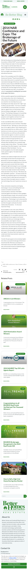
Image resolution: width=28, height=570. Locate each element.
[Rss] (19, 19)
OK (14, 567)
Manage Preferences (14, 564)
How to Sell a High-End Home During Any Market (13, 480)
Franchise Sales (8, 1)
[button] (25, 7)
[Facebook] (17, 19)
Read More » (7, 309)
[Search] (25, 496)
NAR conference (10, 264)
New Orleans (19, 264)
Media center (20, 1)
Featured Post (11, 23)
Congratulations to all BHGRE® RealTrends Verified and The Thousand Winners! (13, 406)
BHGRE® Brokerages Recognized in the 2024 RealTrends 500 (12, 444)
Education (6, 23)
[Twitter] (15, 19)
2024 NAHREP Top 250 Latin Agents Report (14, 369)
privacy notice (12, 558)
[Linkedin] (13, 19)
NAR (4, 264)
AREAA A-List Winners (12, 299)
